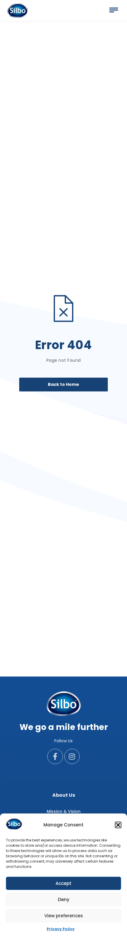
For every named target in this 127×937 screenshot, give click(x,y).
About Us (63, 795)
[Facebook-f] (55, 756)
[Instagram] (72, 756)
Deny (63, 899)
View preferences (63, 916)
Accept (63, 883)
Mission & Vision (64, 811)
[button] (118, 825)
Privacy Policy (61, 928)
